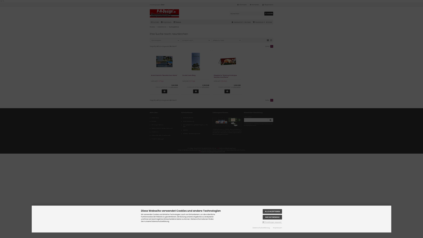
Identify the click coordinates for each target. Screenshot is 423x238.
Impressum (277, 228)
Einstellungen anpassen (273, 222)
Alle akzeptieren (272, 211)
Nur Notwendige (272, 217)
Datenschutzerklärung (261, 228)
